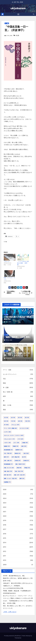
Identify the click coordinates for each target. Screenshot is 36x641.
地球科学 (19, 449)
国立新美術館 (8, 449)
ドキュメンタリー (9, 439)
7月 (13, 421)
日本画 (17, 460)
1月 (6, 417)
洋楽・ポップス (9, 467)
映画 (4, 383)
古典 (23, 446)
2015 (4, 538)
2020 (4, 516)
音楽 (4, 409)
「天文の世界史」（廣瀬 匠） (11, 292)
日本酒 (26, 460)
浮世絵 (27, 467)
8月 (20, 421)
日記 (4, 378)
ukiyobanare (18, 8)
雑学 (22, 478)
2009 (4, 564)
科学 (4, 396)
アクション (15, 424)
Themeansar (18, 637)
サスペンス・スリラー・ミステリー (13, 435)
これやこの (6, 261)
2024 (4, 498)
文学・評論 (15, 457)
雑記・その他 (7, 405)
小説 (26, 453)
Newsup (28, 635)
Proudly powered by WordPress (12, 635)
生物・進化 (8, 471)
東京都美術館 (8, 464)
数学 (6, 457)
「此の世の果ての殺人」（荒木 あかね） (17, 318)
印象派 (15, 446)
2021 (4, 511)
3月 (20, 417)
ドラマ (20, 439)
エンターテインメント (10, 374)
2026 (4, 489)
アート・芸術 (7, 370)
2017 (4, 529)
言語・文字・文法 (19, 474)
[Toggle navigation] (18, 14)
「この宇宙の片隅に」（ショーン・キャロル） (24, 293)
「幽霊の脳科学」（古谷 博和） (17, 337)
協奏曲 (7, 446)
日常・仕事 (8, 460)
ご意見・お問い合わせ (9, 612)
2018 (4, 525)
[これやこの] (9, 257)
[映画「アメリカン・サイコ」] (9, 273)
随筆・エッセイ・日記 (10, 478)
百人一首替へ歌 (7, 392)
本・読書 (6, 23)
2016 (4, 534)
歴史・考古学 (20, 464)
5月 (27, 417)
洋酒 (19, 467)
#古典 (17, 35)
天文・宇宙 (8, 453)
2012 (4, 551)
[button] (33, 14)
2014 (4, 542)
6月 (6, 421)
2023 (4, 503)
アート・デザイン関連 (10, 428)
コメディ (7, 431)
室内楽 (17, 453)
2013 (4, 547)
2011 (4, 556)
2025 (4, 494)
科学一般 (7, 474)
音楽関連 (7, 482)
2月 (13, 417)
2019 (4, 520)
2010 (4, 560)
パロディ (7, 442)
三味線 (25, 442)
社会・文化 (19, 471)
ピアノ (16, 442)
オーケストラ (24, 428)
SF (6, 424)
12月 (27, 421)
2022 (4, 507)
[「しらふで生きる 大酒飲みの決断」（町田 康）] (23, 257)
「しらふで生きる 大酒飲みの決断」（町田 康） (23, 263)
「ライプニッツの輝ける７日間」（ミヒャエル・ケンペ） (17, 354)
